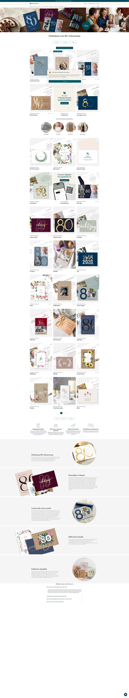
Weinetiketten (83, 134)
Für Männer (65, 42)
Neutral (71, 418)
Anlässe (56, 6)
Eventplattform (60, 6)
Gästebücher (46, 134)
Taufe (42, 6)
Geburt (39, 6)
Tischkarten (58, 134)
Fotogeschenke (51, 6)
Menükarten (70, 134)
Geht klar (65, 81)
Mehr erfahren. (63, 76)
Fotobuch (35, 6)
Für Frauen (56, 42)
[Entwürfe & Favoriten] (96, 6)
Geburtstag (46, 6)
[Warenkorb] (98, 6)
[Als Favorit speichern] (50, 51)
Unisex (73, 42)
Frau (57, 418)
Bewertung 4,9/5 (92, 3)
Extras (65, 6)
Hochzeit (31, 6)
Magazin (85, 3)
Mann (64, 418)
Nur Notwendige (65, 84)
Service (98, 3)
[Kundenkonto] (94, 6)
